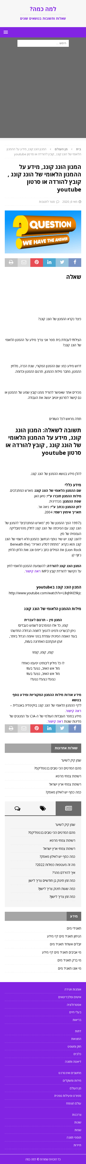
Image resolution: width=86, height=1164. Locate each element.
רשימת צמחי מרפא (68, 776)
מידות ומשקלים (72, 1080)
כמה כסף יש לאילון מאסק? (63, 792)
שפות (78, 1130)
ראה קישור (33, 571)
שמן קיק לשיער (71, 760)
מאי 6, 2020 (69, 201)
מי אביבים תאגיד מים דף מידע (61, 952)
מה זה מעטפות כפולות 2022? (55, 864)
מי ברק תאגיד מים (69, 960)
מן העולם (75, 1088)
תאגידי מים (74, 928)
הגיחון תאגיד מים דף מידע (64, 936)
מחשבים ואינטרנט (70, 1073)
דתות (78, 1031)
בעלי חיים (75, 1012)
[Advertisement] (43, 95)
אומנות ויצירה (72, 989)
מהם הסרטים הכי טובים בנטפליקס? (57, 768)
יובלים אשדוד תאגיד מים (65, 944)
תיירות (77, 1145)
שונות (77, 1122)
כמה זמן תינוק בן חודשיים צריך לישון (52, 880)
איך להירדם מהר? (63, 872)
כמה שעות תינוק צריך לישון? (56, 888)
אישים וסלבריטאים (69, 997)
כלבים (77, 1054)
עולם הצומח (73, 1103)
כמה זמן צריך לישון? (62, 896)
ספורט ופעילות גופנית (67, 1095)
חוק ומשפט (74, 1046)
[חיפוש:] (43, 43)
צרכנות (76, 1114)
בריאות (77, 1020)
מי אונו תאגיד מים (69, 968)
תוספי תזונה (74, 1137)
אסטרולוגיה (74, 1004)
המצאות (76, 1039)
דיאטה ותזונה (73, 1061)
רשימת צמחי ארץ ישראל (65, 784)
